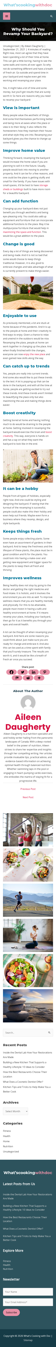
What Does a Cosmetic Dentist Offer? (23, 1081)
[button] (51, 16)
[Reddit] (28, 677)
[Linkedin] (33, 672)
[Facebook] (11, 672)
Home (6, 1141)
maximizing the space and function (22, 232)
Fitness (7, 1131)
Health (6, 1136)
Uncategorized (11, 1151)
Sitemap (28, 1340)
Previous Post (28, 789)
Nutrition (8, 1146)
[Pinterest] (44, 672)
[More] (39, 677)
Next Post (28, 797)
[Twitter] (22, 672)
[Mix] (17, 677)
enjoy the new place (34, 354)
